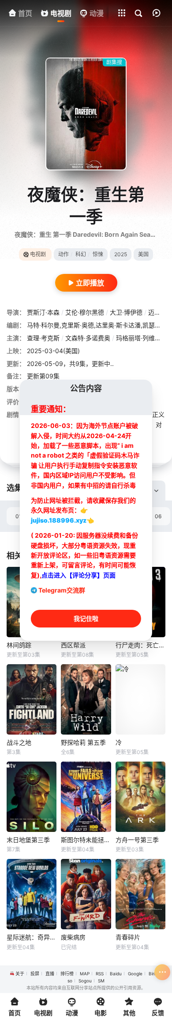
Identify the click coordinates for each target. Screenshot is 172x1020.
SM (101, 980)
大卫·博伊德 (126, 312)
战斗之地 (19, 742)
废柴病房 (73, 937)
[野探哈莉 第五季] (86, 699)
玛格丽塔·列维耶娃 (141, 338)
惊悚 (98, 254)
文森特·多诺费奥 (87, 338)
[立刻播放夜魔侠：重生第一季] (85, 113)
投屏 (34, 973)
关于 (19, 973)
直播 (49, 973)
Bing (153, 973)
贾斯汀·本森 (43, 312)
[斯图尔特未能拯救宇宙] (86, 797)
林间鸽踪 (19, 645)
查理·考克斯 (43, 338)
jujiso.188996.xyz (58, 520)
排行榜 (67, 973)
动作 (63, 254)
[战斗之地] (31, 699)
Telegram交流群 (61, 590)
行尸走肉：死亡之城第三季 (140, 645)
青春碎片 (128, 937)
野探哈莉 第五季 (83, 742)
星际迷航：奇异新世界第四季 (31, 937)
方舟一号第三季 (137, 839)
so (69, 980)
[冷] (140, 699)
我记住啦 (86, 618)
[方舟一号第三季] (140, 797)
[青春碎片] (140, 894)
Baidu (116, 973)
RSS (100, 973)
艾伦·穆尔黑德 (84, 312)
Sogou (85, 980)
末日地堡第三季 (28, 839)
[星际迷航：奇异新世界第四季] (31, 894)
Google (135, 973)
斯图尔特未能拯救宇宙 (86, 839)
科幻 (80, 254)
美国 (143, 254)
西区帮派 (73, 645)
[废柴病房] (86, 894)
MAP (85, 973)
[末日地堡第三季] (31, 797)
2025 (120, 254)
